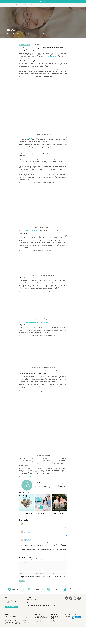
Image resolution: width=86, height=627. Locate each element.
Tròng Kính (53, 621)
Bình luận (22, 580)
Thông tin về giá (38, 622)
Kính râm (53, 622)
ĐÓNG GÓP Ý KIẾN (11, 607)
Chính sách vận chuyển (40, 618)
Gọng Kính (53, 620)
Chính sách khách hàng (40, 621)
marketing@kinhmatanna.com (41, 605)
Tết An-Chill (53, 617)
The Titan (53, 618)
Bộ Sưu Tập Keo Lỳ (55, 616)
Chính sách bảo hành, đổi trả (41, 617)
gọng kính (32, 138)
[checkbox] (19, 576)
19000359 (31, 600)
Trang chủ (9, 33)
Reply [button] (66, 527)
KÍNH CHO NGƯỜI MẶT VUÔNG (42, 371)
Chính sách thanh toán (39, 616)
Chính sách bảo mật (39, 620)
